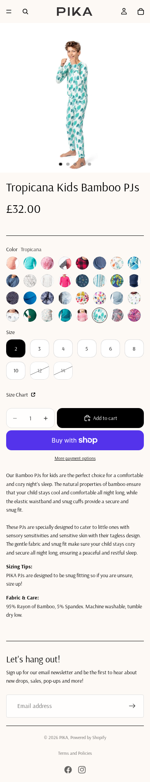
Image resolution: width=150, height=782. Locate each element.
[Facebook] (68, 769)
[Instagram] (82, 769)
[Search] (25, 11)
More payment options (75, 458)
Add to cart (105, 418)
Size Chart (17, 394)
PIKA (63, 737)
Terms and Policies (75, 753)
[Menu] (9, 11)
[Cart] (140, 11)
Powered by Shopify (88, 737)
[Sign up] (132, 706)
